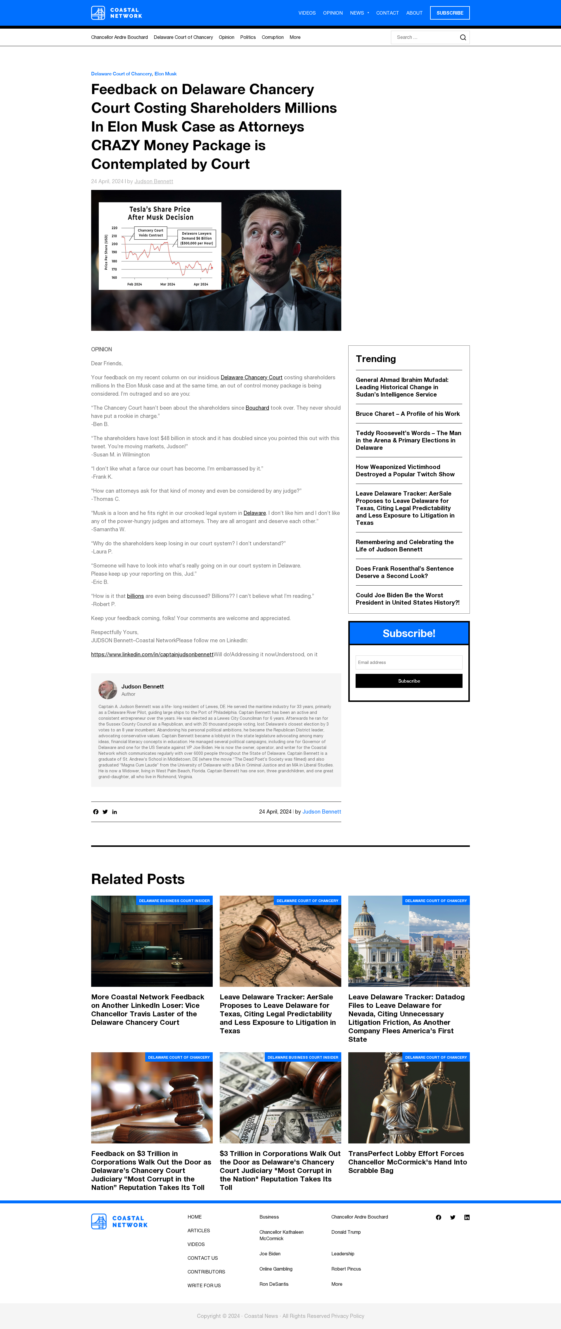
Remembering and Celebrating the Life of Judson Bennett (405, 545)
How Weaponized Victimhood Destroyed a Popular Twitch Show (405, 470)
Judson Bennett (153, 181)
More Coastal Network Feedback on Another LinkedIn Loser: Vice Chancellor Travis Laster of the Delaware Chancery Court (147, 1009)
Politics (248, 37)
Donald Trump (346, 1232)
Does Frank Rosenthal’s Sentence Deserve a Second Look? (405, 572)
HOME (195, 1216)
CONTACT (387, 12)
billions (135, 596)
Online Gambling (275, 1268)
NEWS (357, 12)
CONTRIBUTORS (206, 1271)
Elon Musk (166, 74)
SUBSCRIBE (450, 12)
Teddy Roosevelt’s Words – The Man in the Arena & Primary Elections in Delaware (408, 440)
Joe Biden (269, 1253)
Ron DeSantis (274, 1284)
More (295, 37)
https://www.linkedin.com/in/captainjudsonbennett (152, 654)
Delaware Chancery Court (252, 377)
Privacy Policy (347, 1316)
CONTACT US (203, 1258)
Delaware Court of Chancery (183, 37)
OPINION (333, 12)
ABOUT (414, 12)
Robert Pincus (346, 1268)
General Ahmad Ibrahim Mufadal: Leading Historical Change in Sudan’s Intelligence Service (402, 387)
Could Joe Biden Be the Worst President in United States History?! (408, 598)
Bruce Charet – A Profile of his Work (408, 413)
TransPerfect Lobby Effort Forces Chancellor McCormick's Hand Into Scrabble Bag (407, 1161)
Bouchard (257, 408)
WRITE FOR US (204, 1285)
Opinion (226, 37)
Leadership (342, 1253)
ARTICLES (199, 1230)
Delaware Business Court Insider (174, 901)
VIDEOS (307, 12)
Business (269, 1216)
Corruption (273, 37)
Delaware (255, 513)
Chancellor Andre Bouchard (119, 37)
